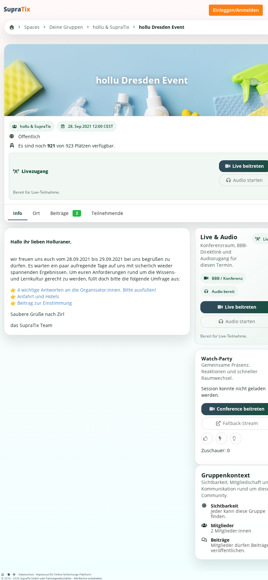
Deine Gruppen (66, 27)
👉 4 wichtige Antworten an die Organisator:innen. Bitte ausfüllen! (83, 290)
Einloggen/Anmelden (236, 10)
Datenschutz (26, 574)
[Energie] (221, 438)
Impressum (42, 574)
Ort (36, 213)
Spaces (32, 27)
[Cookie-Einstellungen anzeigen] (8, 574)
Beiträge (64, 213)
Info (17, 213)
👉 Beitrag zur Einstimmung (41, 303)
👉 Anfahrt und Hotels (34, 296)
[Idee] (235, 438)
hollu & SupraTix (111, 27)
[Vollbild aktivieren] (14, 574)
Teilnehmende (107, 213)
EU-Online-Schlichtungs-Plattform (70, 574)
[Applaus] (206, 438)
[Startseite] (3, 574)
